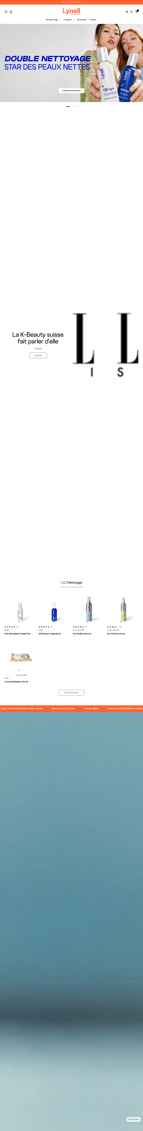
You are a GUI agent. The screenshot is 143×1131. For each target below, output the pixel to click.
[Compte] (131, 11)
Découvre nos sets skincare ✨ (71, 2)
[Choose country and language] (127, 11)
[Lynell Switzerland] (71, 11)
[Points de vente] (10, 11)
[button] (5, 11)
